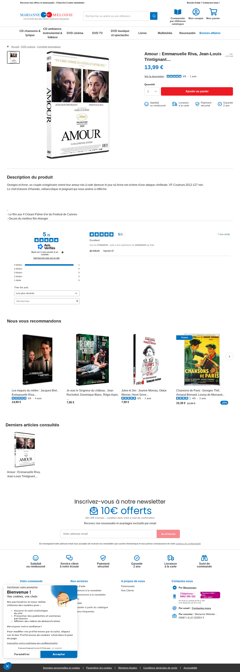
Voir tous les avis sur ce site (46, 258)
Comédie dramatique (49, 46)
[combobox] (121, 16)
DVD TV (97, 33)
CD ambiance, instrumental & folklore (52, 33)
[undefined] (62, 252)
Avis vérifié (225, 234)
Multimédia (165, 33)
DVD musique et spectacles (120, 33)
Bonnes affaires (209, 33)
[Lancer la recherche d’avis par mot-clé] (77, 301)
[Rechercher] (153, 16)
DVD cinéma (75, 33)
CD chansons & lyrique (30, 33)
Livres (142, 33)
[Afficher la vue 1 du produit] (13, 57)
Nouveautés (187, 33)
